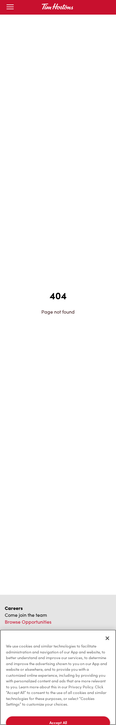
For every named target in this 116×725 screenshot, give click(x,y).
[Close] (107, 638)
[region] (58, 677)
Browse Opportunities (28, 622)
